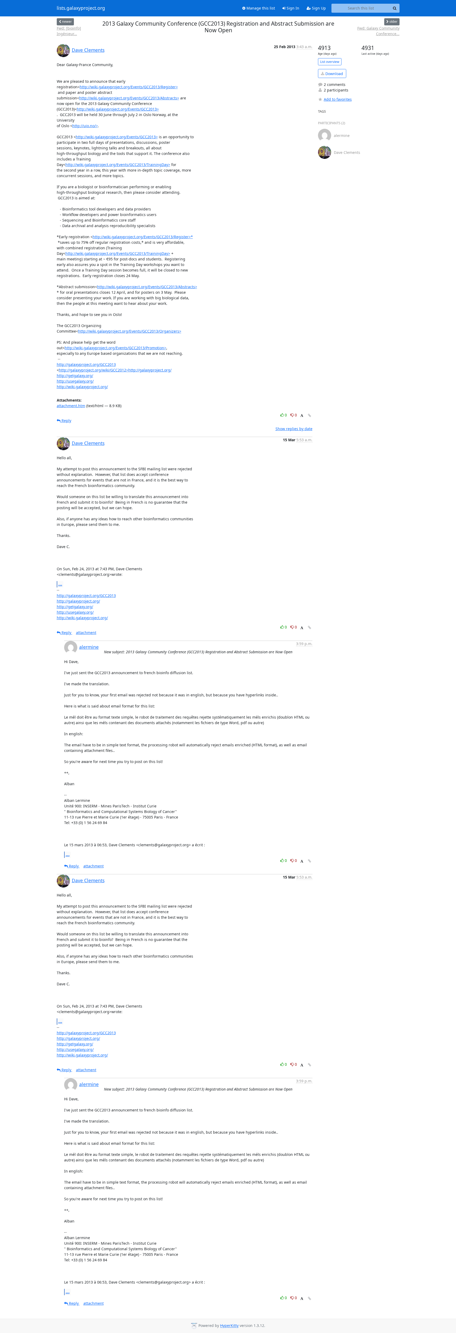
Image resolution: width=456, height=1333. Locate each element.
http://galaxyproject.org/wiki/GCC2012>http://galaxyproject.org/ (115, 370)
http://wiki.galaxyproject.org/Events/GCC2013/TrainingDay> (117, 164)
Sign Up (318, 8)
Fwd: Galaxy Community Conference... (378, 31)
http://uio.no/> (85, 125)
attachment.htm (71, 405)
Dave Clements (88, 50)
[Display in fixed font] (301, 415)
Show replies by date (294, 428)
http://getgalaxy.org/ (75, 375)
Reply (65, 420)
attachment (86, 632)
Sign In (292, 8)
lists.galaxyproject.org (81, 8)
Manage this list (260, 8)
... (60, 584)
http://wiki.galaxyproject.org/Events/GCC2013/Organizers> (129, 331)
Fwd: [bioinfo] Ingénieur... (69, 31)
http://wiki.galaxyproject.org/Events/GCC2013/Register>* (143, 236)
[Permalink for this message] (309, 415)
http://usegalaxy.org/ (75, 381)
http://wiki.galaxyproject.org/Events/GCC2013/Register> (129, 86)
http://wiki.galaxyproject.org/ (82, 386)
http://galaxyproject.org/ (78, 601)
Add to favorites (338, 99)
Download (333, 73)
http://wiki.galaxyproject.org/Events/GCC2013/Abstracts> (129, 97)
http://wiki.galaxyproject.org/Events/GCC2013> (118, 109)
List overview (329, 61)
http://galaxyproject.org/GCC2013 (86, 364)
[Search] (395, 8)
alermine (89, 647)
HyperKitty (229, 1325)
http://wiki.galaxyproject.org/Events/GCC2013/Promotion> (115, 347)
